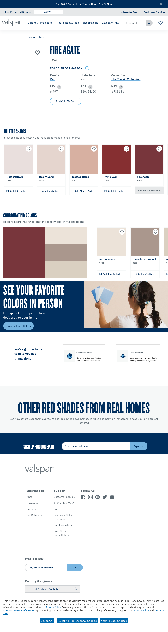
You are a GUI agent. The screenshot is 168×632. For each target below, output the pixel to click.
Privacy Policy (53, 607)
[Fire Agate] (37, 52)
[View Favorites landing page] (160, 23)
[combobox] (136, 23)
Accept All (47, 621)
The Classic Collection (125, 79)
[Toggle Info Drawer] (87, 68)
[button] (58, 87)
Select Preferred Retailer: (17, 12)
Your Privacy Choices (114, 621)
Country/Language (38, 581)
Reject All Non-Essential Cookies (77, 621)
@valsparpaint (102, 418)
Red (52, 79)
